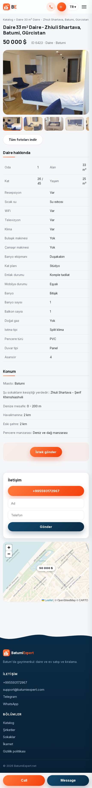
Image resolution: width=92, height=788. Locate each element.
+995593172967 (50, 6)
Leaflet (48, 600)
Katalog (8, 19)
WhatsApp (10, 704)
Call (24, 780)
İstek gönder (46, 452)
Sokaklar (9, 737)
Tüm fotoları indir (23, 140)
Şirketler (9, 730)
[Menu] (84, 7)
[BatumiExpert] (9, 6)
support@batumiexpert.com (23, 690)
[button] (55, 575)
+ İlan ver (61, 6)
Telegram (10, 697)
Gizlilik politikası (14, 751)
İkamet (8, 744)
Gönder (46, 527)
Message (68, 780)
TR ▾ (73, 7)
